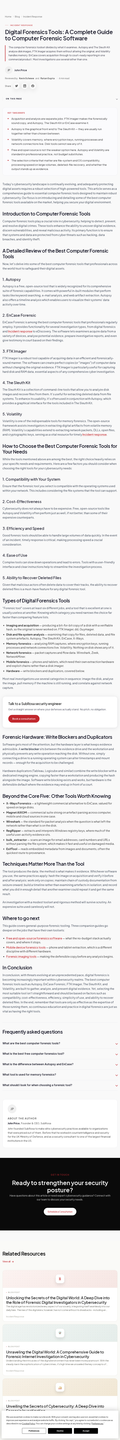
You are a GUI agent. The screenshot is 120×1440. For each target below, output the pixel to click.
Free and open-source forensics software (34, 938)
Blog (17, 16)
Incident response (20, 331)
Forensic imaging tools (21, 956)
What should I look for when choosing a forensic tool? (37, 1085)
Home (8, 16)
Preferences (34, 1431)
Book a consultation (23, 718)
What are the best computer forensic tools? (31, 1043)
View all (6, 1261)
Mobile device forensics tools (26, 947)
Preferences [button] (97, 1423)
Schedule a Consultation (60, 1211)
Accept (86, 1431)
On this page (14, 99)
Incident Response (32, 16)
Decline (60, 1431)
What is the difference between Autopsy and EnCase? (37, 1064)
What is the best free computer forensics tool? (33, 1053)
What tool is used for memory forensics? (29, 1074)
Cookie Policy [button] (28, 1423)
